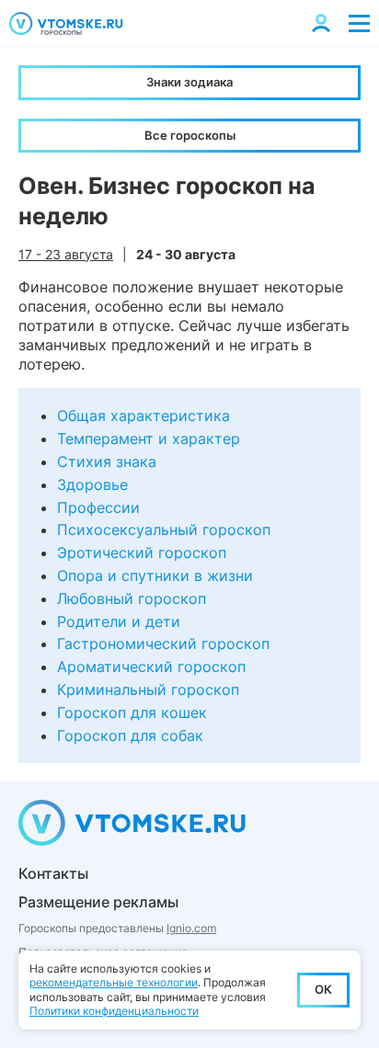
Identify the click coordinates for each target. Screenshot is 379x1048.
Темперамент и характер (148, 438)
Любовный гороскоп (131, 598)
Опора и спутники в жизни (155, 575)
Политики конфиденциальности (114, 1011)
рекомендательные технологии (113, 982)
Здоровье (92, 484)
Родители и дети (118, 621)
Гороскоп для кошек (132, 712)
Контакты (53, 873)
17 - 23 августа (65, 254)
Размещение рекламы (98, 902)
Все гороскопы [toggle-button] (189, 135)
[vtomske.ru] (66, 23)
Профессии (98, 507)
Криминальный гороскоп (148, 689)
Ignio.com (191, 928)
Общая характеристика (143, 415)
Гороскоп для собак (130, 735)
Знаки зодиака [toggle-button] (189, 81)
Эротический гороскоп (141, 552)
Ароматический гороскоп (151, 666)
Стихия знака (106, 461)
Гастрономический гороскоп (163, 643)
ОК (323, 989)
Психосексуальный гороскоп (163, 529)
